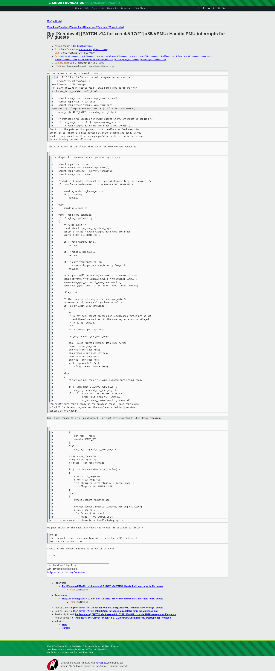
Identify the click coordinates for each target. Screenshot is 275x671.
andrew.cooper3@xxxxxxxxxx (145, 56)
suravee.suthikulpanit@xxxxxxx (113, 56)
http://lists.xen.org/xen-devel (67, 572)
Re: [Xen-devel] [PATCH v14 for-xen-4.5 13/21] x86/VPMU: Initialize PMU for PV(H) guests (116, 607)
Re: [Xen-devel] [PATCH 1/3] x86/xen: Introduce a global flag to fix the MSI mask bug (113, 611)
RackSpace (101, 662)
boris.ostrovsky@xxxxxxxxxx (93, 49)
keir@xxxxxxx (89, 56)
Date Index (103, 27)
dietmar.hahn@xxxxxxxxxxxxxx (190, 56)
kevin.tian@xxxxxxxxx (70, 56)
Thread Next (90, 27)
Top (49, 21)
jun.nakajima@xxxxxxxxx (126, 59)
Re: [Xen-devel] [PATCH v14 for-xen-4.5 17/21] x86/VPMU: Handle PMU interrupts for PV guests (112, 586)
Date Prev (53, 27)
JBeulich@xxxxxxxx (82, 46)
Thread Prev (76, 27)
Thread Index (116, 27)
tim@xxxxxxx (167, 56)
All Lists (57, 21)
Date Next (64, 27)
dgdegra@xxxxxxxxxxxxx (153, 59)
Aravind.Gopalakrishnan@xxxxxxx (95, 59)
